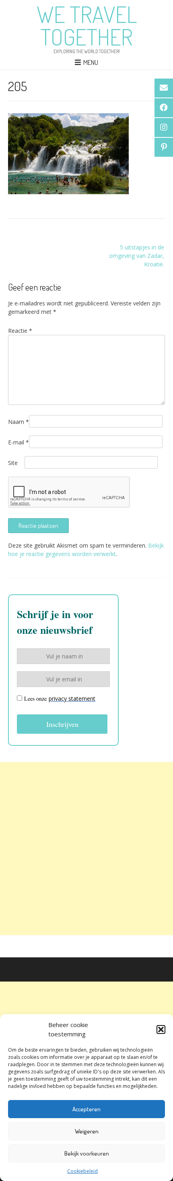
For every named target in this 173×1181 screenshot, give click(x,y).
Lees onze (59, 698)
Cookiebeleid (82, 1171)
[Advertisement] (86, 848)
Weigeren (87, 1131)
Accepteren (86, 1109)
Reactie (20, 330)
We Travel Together (87, 25)
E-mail (18, 442)
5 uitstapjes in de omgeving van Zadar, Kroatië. (136, 255)
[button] (161, 1029)
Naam (18, 421)
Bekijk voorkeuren (86, 1153)
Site (13, 463)
